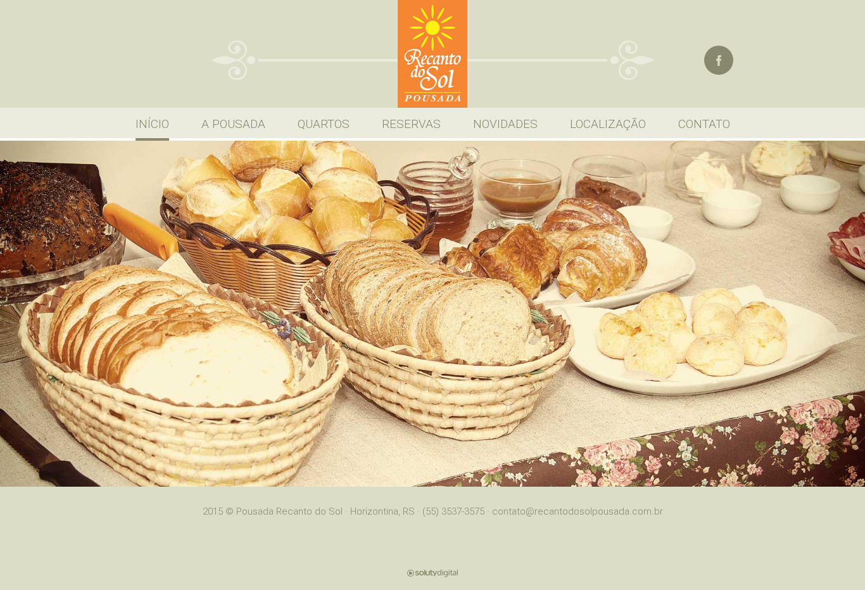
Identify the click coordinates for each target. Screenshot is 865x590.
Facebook (718, 60)
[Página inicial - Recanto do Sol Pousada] (432, 54)
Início (152, 124)
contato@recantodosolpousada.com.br (577, 511)
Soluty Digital (432, 573)
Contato (704, 124)
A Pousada (233, 124)
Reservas (411, 124)
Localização (608, 124)
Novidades (505, 124)
